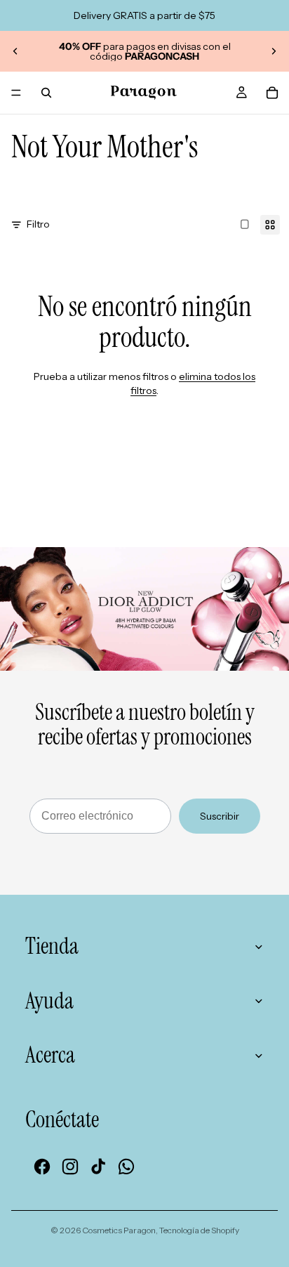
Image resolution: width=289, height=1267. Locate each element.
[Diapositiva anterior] (15, 51)
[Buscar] (46, 92)
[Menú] (16, 93)
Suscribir (219, 816)
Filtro (38, 224)
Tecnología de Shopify (199, 1230)
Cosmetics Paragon (119, 1230)
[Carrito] (272, 92)
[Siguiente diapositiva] (273, 51)
